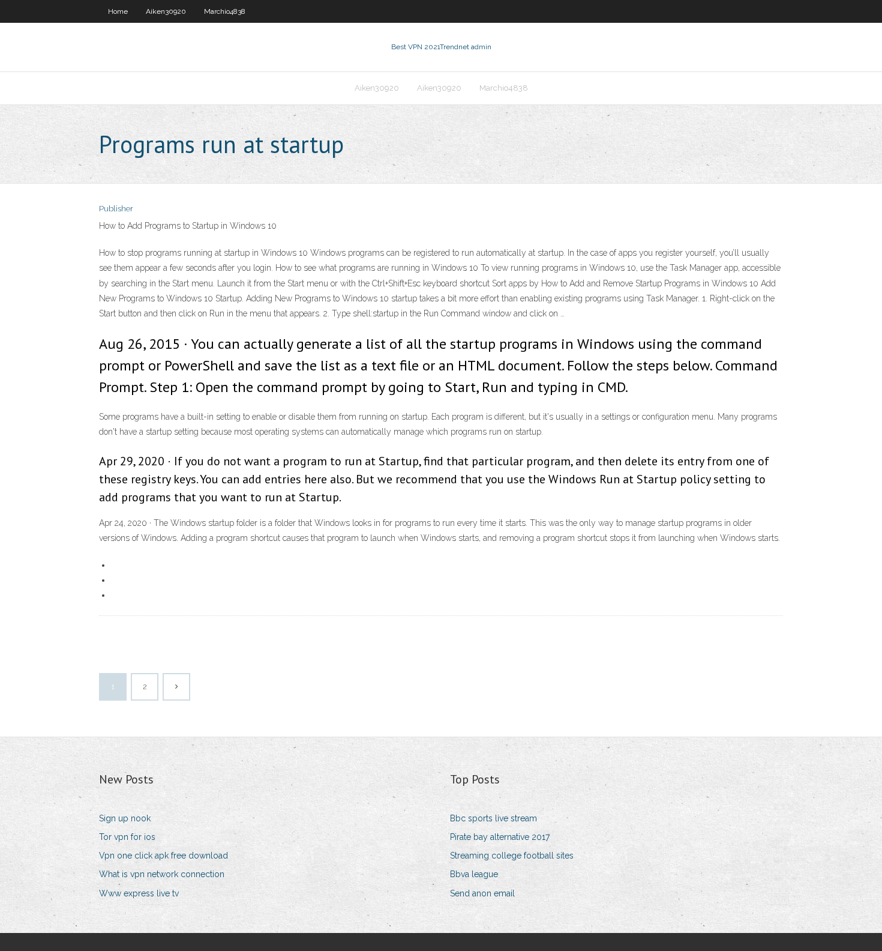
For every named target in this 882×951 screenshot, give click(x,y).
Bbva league (474, 874)
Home (118, 11)
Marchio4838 (224, 11)
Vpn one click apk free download (163, 855)
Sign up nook (125, 818)
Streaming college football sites (512, 855)
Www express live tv (139, 893)
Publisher (116, 208)
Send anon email (482, 893)
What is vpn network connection (161, 874)
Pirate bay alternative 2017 (500, 837)
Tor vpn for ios (127, 837)
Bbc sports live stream (493, 818)
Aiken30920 (166, 11)
